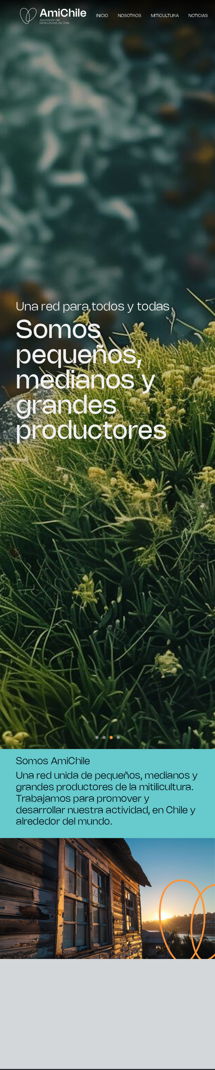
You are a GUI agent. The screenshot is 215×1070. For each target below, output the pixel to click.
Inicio (102, 16)
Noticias (198, 16)
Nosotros (129, 16)
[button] (97, 737)
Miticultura (165, 16)
